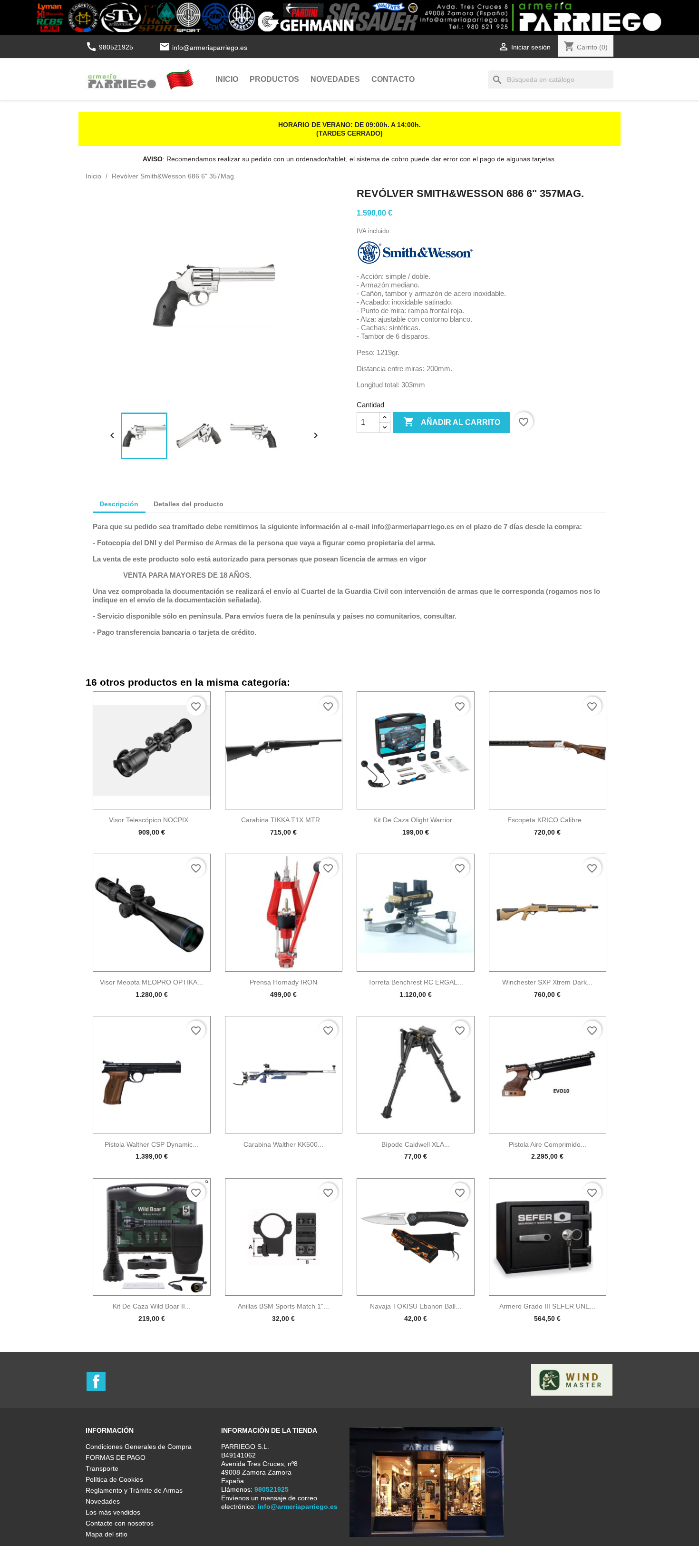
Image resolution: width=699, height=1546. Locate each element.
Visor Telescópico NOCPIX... (151, 820)
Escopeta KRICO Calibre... (547, 820)
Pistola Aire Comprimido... (547, 1144)
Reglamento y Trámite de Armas (134, 1490)
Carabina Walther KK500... (283, 1144)
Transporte (102, 1468)
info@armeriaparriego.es (209, 47)
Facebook (96, 1381)
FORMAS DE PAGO (116, 1457)
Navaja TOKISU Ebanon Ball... (415, 1306)
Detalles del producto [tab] (188, 504)
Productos (274, 79)
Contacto (393, 79)
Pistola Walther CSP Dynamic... (151, 1144)
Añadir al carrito (451, 421)
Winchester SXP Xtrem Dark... (547, 982)
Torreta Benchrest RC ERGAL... (415, 982)
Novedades (335, 79)
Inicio (226, 79)
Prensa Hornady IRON (283, 982)
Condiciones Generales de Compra (139, 1446)
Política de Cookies (114, 1479)
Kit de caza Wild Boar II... (152, 1306)
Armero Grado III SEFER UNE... (547, 1306)
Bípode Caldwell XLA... (415, 1144)
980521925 (110, 47)
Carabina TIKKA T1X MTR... (283, 820)
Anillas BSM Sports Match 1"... (283, 1306)
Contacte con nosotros (120, 1523)
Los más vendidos (113, 1512)
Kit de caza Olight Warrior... (415, 820)
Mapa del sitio (106, 1534)
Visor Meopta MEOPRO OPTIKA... (151, 982)
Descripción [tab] (118, 504)
